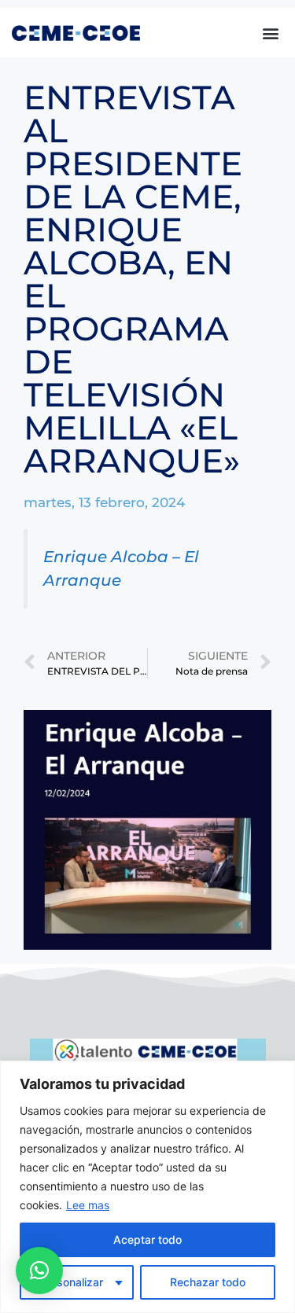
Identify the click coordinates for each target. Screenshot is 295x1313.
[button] (270, 33)
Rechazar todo (207, 1282)
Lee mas (87, 1205)
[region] (147, 1187)
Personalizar (71, 1282)
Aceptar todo (147, 1239)
